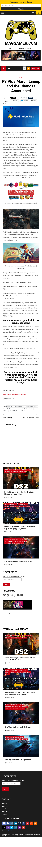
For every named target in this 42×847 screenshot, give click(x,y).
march (14, 409)
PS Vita (6, 411)
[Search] (24, 68)
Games (7, 472)
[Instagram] (11, 595)
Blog (6, 469)
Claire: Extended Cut (31, 406)
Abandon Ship (7, 416)
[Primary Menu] (9, 68)
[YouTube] (18, 595)
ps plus (36, 409)
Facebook (5, 809)
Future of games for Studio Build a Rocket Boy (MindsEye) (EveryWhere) (20, 694)
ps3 (10, 411)
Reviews (24, 541)
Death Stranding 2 (15, 469)
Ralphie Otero (9, 497)
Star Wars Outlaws (18, 543)
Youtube (5, 806)
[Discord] (21, 595)
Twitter (4, 803)
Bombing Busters (19, 406)
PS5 (25, 472)
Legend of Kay (8, 409)
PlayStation (29, 409)
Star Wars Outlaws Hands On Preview (18, 561)
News (20, 77)
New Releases (14, 472)
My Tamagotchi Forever (31, 416)
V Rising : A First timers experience (18, 760)
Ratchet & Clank (20, 411)
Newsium (28, 835)
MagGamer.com (21, 43)
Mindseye (13, 506)
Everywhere (13, 504)
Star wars (8, 543)
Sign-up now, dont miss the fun (14, 576)
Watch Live (35, 68)
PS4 (14, 411)
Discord (4, 814)
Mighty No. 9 (21, 409)
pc (5, 508)
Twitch (4, 811)
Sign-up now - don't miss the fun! (21, 2)
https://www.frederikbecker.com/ (14, 394)
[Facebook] (7, 595)
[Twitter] (4, 595)
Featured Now (26, 469)
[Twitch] (14, 595)
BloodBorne (9, 406)
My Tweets (7, 614)
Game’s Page (21, 206)
